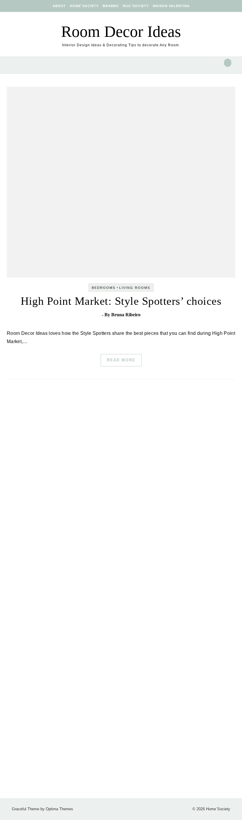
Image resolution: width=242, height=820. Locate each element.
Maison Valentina (171, 6)
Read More (121, 360)
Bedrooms (103, 287)
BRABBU (111, 6)
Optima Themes (59, 809)
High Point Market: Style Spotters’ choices (121, 301)
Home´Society (84, 6)
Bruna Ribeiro (125, 314)
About (59, 6)
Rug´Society (136, 6)
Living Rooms (134, 287)
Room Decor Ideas (121, 31)
